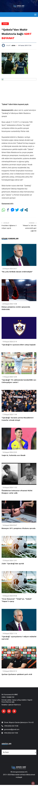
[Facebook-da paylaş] (8, 210)
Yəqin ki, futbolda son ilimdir (14, 455)
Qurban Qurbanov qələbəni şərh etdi (17, 674)
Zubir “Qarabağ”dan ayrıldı (13, 564)
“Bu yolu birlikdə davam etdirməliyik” (17, 272)
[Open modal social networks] (26, 210)
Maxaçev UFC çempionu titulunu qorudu (18, 528)
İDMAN (5, 24)
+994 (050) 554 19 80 (11, 726)
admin (13, 45)
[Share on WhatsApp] (3, 210)
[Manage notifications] (33, 783)
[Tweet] (17, 210)
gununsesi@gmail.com (11, 729)
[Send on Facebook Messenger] (12, 210)
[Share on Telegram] (21, 210)
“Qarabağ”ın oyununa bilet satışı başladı (18, 345)
